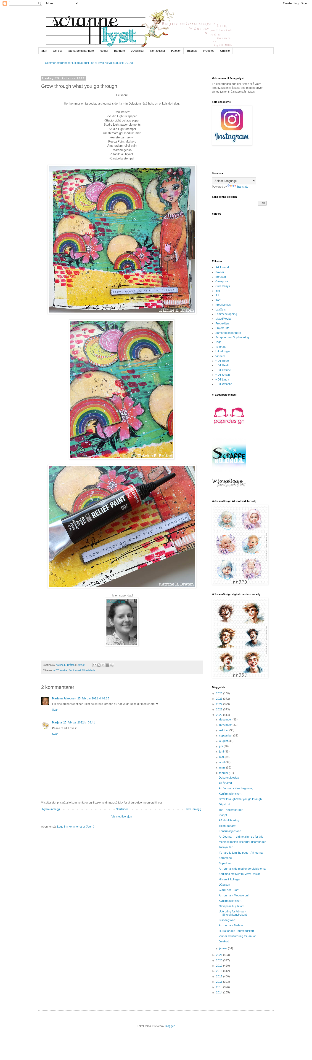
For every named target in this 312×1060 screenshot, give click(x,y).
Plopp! (223, 815)
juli (221, 746)
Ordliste (225, 50)
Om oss (57, 50)
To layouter (226, 847)
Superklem (225, 863)
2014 (219, 992)
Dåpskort (224, 804)
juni (222, 751)
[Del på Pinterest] (112, 665)
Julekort (224, 941)
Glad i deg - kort (228, 890)
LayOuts (220, 309)
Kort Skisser (157, 50)
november (226, 724)
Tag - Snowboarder (231, 810)
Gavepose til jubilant (231, 906)
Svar (55, 709)
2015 (219, 987)
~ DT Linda (222, 379)
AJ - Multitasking (229, 820)
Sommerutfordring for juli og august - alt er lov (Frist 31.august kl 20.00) (89, 63)
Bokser (219, 272)
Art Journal (75, 670)
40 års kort (225, 783)
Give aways (222, 286)
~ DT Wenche (223, 384)
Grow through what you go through (240, 799)
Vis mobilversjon (121, 816)
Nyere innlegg (51, 809)
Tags (218, 342)
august (223, 741)
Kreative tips (223, 304)
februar (224, 773)
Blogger (170, 1026)
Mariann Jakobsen (64, 698)
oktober (224, 730)
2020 (219, 960)
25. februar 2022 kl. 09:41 (79, 722)
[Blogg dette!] (99, 665)
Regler (104, 50)
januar (223, 948)
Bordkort (220, 276)
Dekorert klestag (229, 777)
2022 (219, 715)
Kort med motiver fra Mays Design (240, 874)
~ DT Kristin (222, 374)
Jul (217, 295)
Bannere (119, 50)
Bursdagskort (227, 920)
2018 (219, 971)
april (222, 762)
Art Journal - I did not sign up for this (241, 836)
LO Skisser (137, 50)
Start (44, 50)
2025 (219, 698)
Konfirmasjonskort (230, 793)
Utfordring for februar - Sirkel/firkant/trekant (233, 913)
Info (217, 290)
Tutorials (192, 50)
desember (226, 719)
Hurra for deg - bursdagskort (236, 931)
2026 (219, 693)
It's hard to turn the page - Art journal (241, 852)
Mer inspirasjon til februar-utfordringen (242, 842)
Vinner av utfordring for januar (237, 936)
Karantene (225, 858)
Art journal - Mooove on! (234, 895)
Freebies (208, 50)
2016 (219, 981)
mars (222, 767)
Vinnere (220, 356)
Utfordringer (222, 351)
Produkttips (222, 323)
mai (222, 757)
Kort (217, 300)
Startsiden (122, 809)
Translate (242, 186)
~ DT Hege (222, 360)
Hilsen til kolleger (229, 879)
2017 (219, 976)
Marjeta (57, 722)
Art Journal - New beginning (236, 788)
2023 (219, 709)
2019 (219, 965)
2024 (219, 704)
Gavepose (221, 281)
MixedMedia (88, 670)
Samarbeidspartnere (81, 50)
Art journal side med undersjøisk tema (242, 868)
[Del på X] (103, 665)
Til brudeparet (227, 826)
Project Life (222, 328)
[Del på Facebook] (107, 665)
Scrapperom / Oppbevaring (232, 337)
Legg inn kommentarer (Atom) (75, 826)
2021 (219, 955)
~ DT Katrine (60, 670)
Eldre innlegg (193, 809)
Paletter (176, 50)
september (226, 735)
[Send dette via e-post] (94, 665)
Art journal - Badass (231, 925)
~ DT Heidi (222, 365)
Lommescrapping (226, 314)
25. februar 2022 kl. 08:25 (93, 698)
